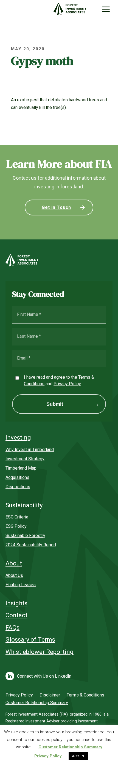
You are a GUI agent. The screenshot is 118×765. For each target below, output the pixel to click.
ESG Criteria (16, 517)
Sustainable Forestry (25, 535)
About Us (14, 575)
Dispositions (17, 486)
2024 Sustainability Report (30, 544)
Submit (54, 404)
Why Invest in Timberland (29, 449)
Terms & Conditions (85, 695)
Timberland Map (20, 468)
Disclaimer (50, 695)
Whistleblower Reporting (39, 651)
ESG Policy (16, 526)
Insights (16, 603)
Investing (18, 437)
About (13, 563)
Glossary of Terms (30, 639)
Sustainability (24, 505)
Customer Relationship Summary (36, 702)
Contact (16, 615)
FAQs (12, 627)
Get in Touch (56, 207)
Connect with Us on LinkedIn (44, 676)
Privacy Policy (67, 383)
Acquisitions (17, 477)
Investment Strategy (24, 458)
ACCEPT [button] (78, 756)
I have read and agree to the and (59, 380)
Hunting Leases (20, 584)
